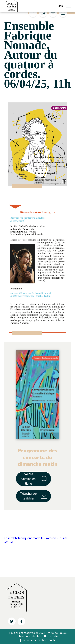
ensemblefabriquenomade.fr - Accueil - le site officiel (36, 540)
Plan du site (51, 636)
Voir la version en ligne (28, 479)
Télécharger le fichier (28, 496)
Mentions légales (30, 636)
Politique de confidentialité (39, 640)
